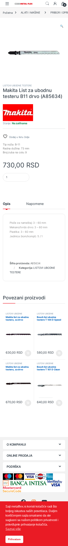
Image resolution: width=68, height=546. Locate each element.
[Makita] (18, 112)
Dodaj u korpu (27, 353)
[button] (61, 26)
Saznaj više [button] (13, 529)
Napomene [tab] (35, 204)
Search (47, 4)
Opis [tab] (6, 204)
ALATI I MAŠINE (30, 12)
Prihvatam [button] (14, 539)
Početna (8, 12)
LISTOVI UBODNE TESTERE (17, 85)
